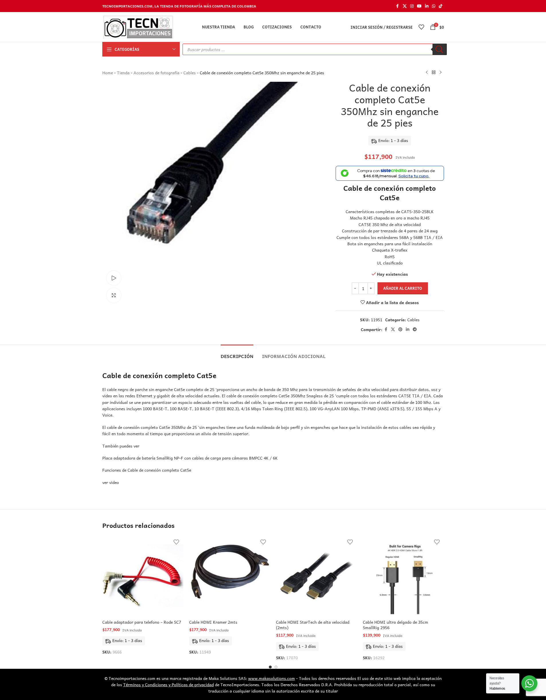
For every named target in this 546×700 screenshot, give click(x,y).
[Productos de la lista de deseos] (421, 27)
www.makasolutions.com (271, 678)
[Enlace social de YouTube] (419, 6)
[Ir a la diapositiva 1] (270, 667)
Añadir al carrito (402, 288)
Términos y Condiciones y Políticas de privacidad (168, 684)
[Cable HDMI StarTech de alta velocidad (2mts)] (316, 576)
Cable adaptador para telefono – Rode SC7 (141, 622)
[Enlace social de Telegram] (414, 329)
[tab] (237, 353)
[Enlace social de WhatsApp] (433, 6)
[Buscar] (440, 49)
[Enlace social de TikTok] (440, 6)
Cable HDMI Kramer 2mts (213, 622)
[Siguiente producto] (440, 72)
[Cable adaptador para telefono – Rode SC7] (142, 576)
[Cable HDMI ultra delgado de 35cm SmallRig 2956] (403, 576)
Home (107, 72)
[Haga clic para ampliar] (114, 295)
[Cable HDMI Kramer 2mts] (229, 576)
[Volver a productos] (433, 72)
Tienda (123, 72)
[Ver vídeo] (114, 278)
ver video (110, 482)
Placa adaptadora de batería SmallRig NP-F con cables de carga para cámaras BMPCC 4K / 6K (190, 458)
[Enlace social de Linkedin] (426, 6)
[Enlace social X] (404, 6)
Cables (189, 72)
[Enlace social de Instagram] (411, 6)
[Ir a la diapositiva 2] (276, 667)
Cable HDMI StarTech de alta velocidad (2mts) (312, 625)
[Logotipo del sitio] (137, 26)
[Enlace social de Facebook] (397, 6)
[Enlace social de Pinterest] (400, 329)
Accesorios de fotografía (156, 72)
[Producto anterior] (426, 72)
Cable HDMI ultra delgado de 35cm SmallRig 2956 (395, 625)
